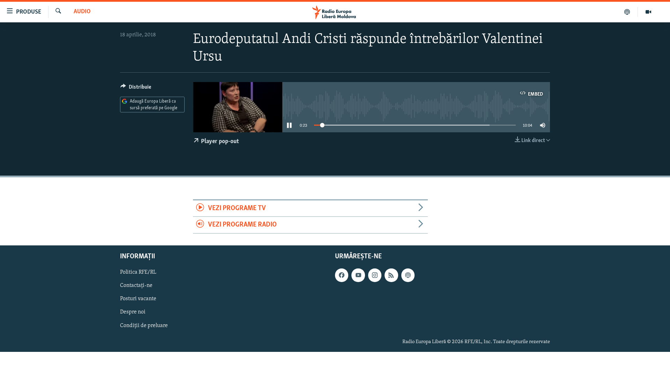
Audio (82, 12)
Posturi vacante (138, 299)
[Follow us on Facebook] (341, 275)
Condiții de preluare (144, 325)
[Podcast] (627, 12)
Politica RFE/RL (138, 272)
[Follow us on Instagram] (374, 275)
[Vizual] (648, 12)
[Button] (135, 88)
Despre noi (133, 312)
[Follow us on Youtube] (358, 275)
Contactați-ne (136, 285)
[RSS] (391, 275)
